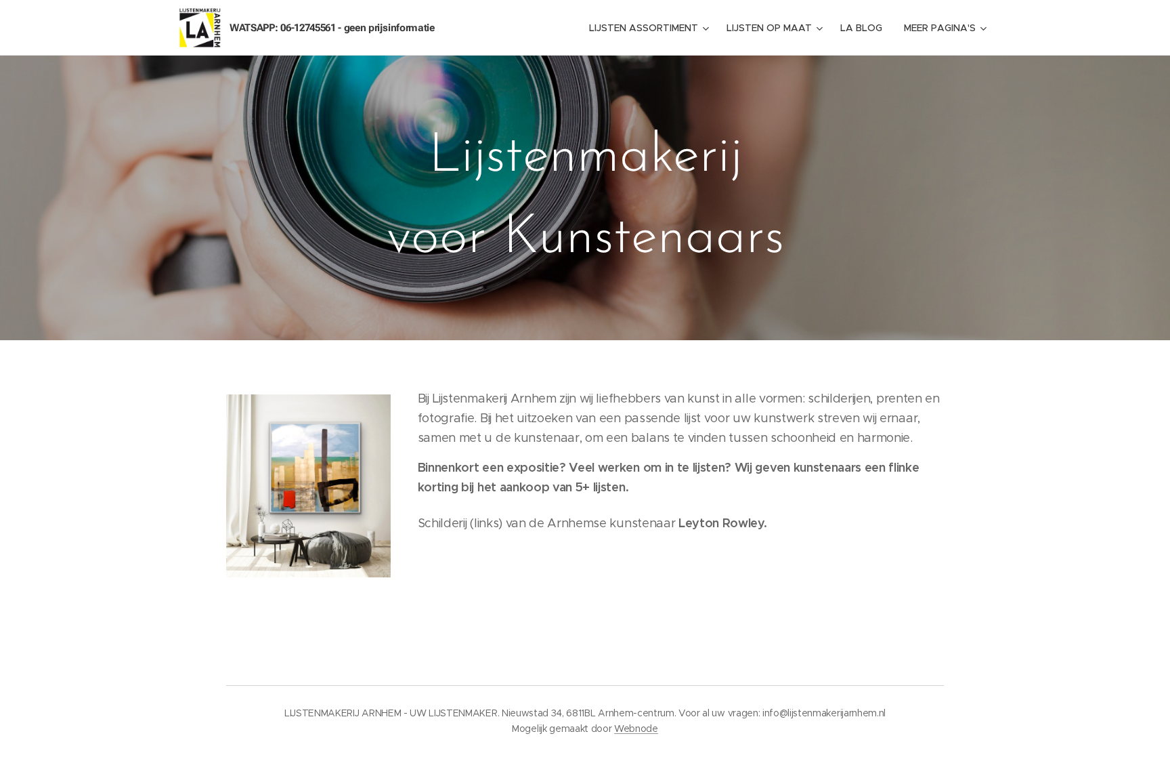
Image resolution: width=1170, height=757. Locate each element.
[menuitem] (651, 28)
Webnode (636, 728)
